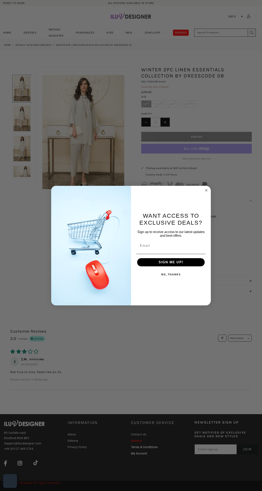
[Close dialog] (206, 190)
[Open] (10, 481)
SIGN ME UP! (171, 262)
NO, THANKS (171, 274)
